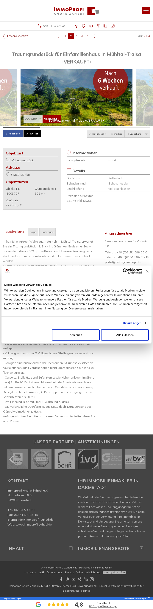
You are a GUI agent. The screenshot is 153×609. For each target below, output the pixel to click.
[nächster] (141, 459)
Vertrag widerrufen (114, 572)
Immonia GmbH (104, 567)
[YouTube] (91, 26)
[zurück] (11, 459)
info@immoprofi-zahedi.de (36, 519)
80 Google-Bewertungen (103, 606)
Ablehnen (76, 335)
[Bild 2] (58, 127)
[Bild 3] (94, 127)
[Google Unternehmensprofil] (84, 26)
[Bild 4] (131, 127)
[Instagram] (113, 26)
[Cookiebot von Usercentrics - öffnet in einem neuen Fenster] (125, 271)
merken (117, 133)
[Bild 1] (21, 127)
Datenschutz (54, 572)
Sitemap (69, 572)
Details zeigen (132, 322)
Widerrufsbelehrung (88, 572)
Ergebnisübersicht (17, 36)
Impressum (31, 572)
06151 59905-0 (54, 26)
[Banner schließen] (147, 271)
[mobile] (146, 10)
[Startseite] (76, 11)
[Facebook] (76, 26)
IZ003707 (12, 193)
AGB (42, 572)
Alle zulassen (125, 335)
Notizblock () (99, 133)
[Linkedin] (106, 26)
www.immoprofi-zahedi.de (34, 524)
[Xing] (98, 26)
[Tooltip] (148, 598)
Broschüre (135, 133)
